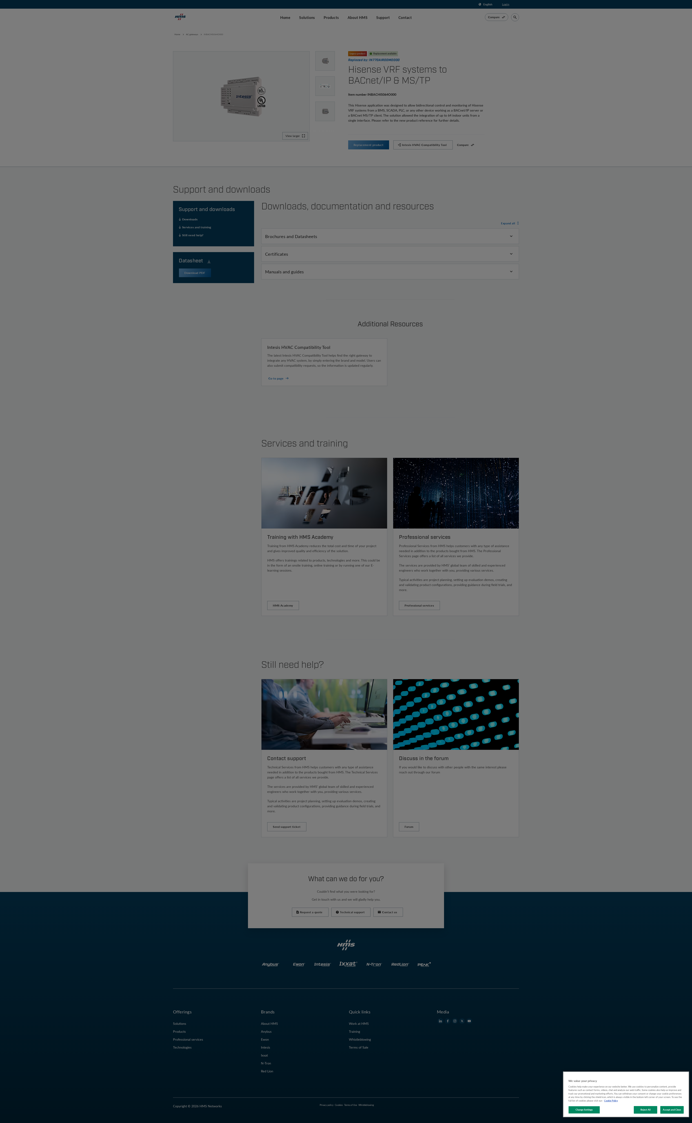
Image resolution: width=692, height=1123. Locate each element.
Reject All (645, 1109)
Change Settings (584, 1109)
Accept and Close (672, 1109)
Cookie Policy (611, 1100)
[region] (626, 1094)
